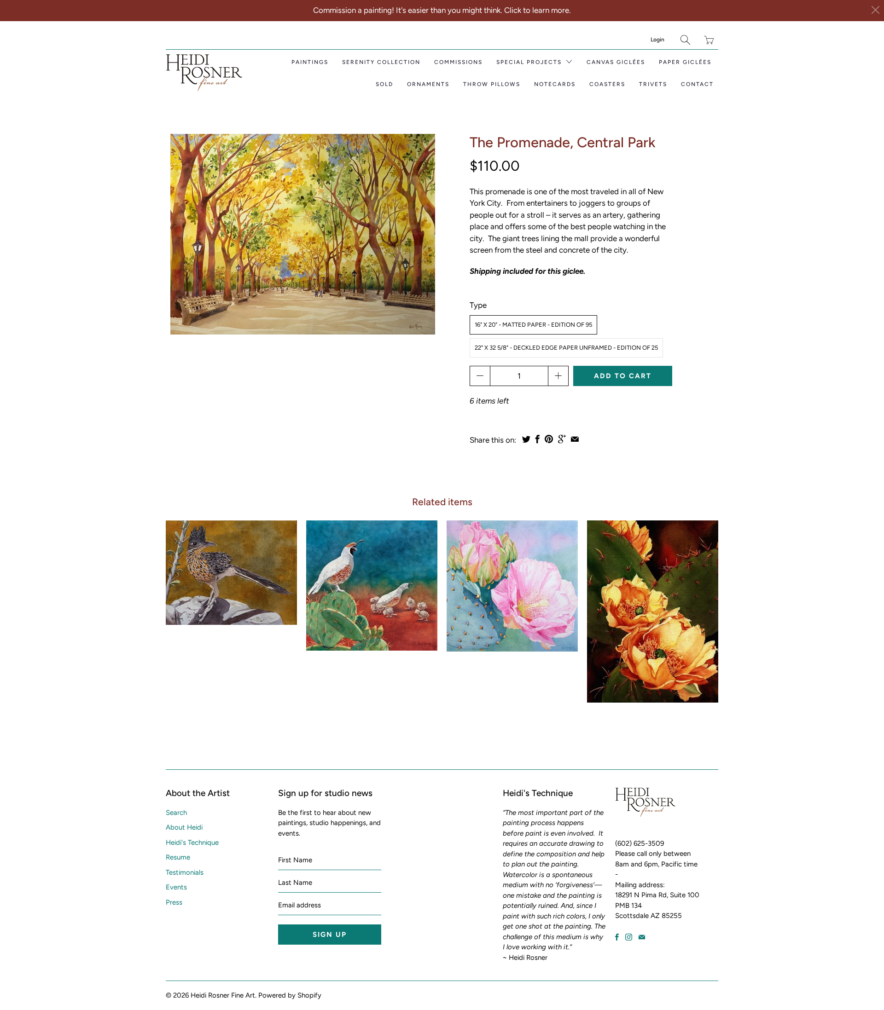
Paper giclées (685, 62)
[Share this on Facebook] (537, 439)
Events (176, 887)
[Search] (685, 39)
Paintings (309, 62)
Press (174, 902)
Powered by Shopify (289, 995)
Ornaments (428, 84)
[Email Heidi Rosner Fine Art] (642, 937)
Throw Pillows (491, 84)
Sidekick (512, 586)
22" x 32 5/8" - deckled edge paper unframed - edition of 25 (566, 347)
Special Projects (530, 62)
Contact (697, 84)
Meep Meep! (231, 572)
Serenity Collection (381, 62)
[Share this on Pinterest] (548, 439)
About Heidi (184, 827)
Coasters (607, 84)
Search (176, 812)
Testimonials (185, 872)
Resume (178, 857)
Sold (384, 84)
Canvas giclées (616, 62)
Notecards (555, 84)
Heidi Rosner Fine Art (223, 995)
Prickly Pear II (652, 611)
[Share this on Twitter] (526, 439)
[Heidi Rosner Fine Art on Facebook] (617, 937)
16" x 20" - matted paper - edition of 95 (533, 324)
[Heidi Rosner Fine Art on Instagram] (628, 937)
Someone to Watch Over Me (371, 585)
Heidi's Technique (192, 842)
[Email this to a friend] (575, 439)
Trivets (653, 84)
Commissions (458, 62)
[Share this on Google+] (562, 439)
